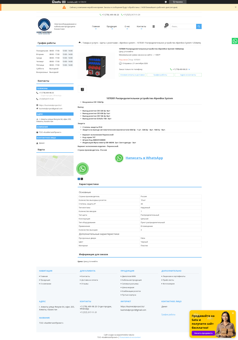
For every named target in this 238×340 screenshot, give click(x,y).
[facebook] (79, 179)
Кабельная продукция (132, 280)
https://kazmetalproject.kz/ (50, 105)
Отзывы (84, 283)
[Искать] (199, 26)
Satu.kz (131, 335)
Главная (96, 26)
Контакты (141, 26)
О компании (45, 283)
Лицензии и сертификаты (174, 276)
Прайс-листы (168, 280)
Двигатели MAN (129, 276)
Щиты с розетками (109, 42)
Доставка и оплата (89, 280)
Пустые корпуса (129, 295)
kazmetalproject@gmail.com (50, 108)
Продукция (112, 26)
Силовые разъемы (130, 283)
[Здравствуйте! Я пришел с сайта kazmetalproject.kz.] (82, 169)
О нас (127, 26)
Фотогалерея (169, 283)
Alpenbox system (127, 42)
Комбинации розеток (131, 291)
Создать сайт (72, 2)
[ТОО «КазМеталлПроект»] (44, 26)
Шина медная (128, 287)
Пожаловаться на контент (130, 337)
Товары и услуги (90, 42)
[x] (82, 179)
